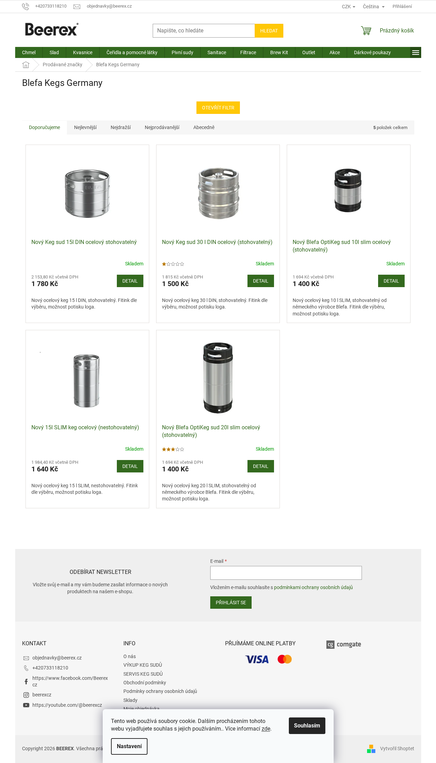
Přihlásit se (231, 602)
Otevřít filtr (218, 107)
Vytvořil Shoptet (397, 748)
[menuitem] (28, 52)
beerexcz (41, 694)
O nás (129, 656)
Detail (130, 281)
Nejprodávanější (162, 127)
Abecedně (203, 127)
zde (266, 728)
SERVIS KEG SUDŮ (143, 674)
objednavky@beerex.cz (57, 658)
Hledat (269, 30)
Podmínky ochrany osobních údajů (160, 691)
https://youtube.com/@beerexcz (67, 705)
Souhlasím (307, 725)
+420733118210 (50, 668)
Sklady (130, 700)
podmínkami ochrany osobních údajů (313, 587)
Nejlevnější (85, 127)
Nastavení (129, 746)
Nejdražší (121, 127)
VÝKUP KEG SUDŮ (142, 665)
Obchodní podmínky (144, 682)
